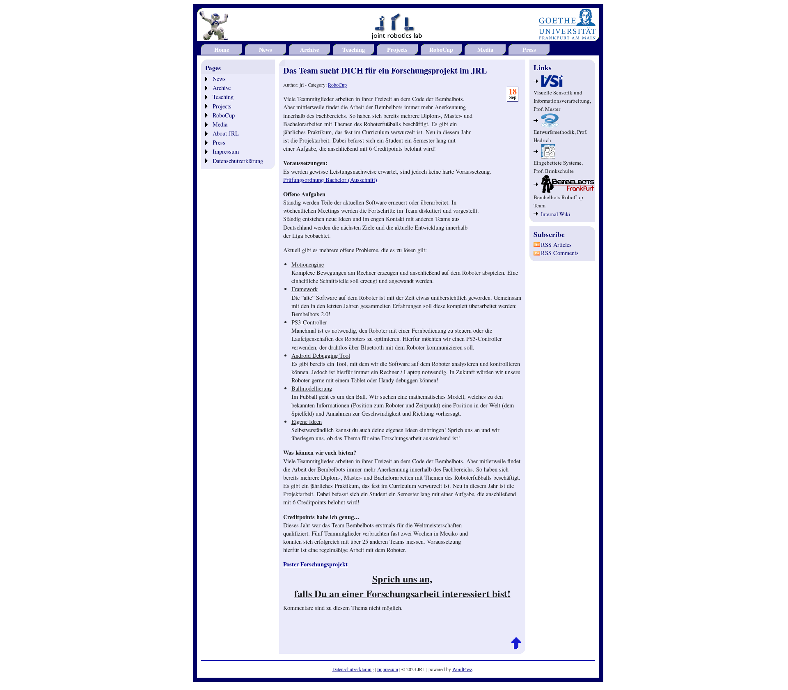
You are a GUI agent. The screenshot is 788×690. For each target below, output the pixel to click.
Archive (309, 49)
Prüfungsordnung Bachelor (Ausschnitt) (330, 180)
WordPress (462, 669)
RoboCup (441, 49)
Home (221, 49)
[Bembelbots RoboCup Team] (562, 184)
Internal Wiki (555, 214)
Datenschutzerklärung (238, 161)
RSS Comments (560, 253)
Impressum (226, 151)
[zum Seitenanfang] (516, 647)
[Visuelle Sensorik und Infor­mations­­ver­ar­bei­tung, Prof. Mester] (562, 81)
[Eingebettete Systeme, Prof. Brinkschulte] (562, 151)
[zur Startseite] (398, 36)
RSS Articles (556, 244)
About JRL (226, 133)
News (265, 49)
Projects (397, 49)
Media (485, 49)
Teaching (353, 49)
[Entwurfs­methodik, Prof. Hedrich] (562, 120)
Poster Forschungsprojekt (315, 564)
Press (529, 49)
